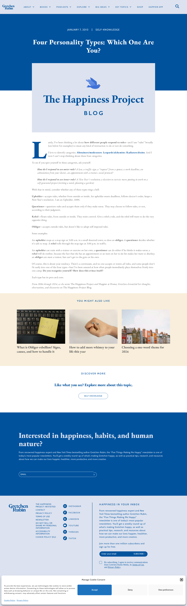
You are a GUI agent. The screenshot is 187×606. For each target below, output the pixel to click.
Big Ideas (101, 7)
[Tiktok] (65, 538)
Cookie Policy (9, 600)
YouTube (74, 525)
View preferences (165, 590)
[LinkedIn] (65, 519)
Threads (74, 532)
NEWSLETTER (42, 520)
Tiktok (72, 538)
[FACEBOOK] (65, 512)
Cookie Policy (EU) (46, 537)
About (27, 7)
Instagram (75, 506)
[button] (181, 579)
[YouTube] (65, 525)
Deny (130, 590)
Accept (95, 590)
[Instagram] (65, 506)
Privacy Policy (22, 600)
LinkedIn (74, 519)
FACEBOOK (74, 512)
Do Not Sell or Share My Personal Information (46, 525)
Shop (140, 7)
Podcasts (62, 7)
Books (44, 7)
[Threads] (65, 532)
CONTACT (40, 510)
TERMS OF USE (43, 516)
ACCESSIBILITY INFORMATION (43, 532)
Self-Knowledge (108, 29)
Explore (82, 7)
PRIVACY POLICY (44, 513)
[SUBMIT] (95, 474)
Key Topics (121, 7)
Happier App (156, 7)
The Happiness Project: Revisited (46, 505)
